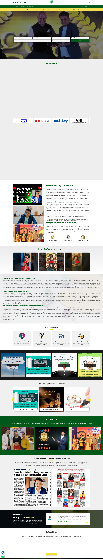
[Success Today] (65, 120)
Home (17, 6)
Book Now (80, 40)
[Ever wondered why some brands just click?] (77, 261)
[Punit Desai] (18, 438)
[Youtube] (87, 3)
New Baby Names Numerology (26, 9)
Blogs (86, 6)
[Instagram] (89, 3)
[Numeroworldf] (52, 2)
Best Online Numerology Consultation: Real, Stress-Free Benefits (79, 541)
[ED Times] (84, 120)
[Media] (32, 488)
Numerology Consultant (68, 9)
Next (89, 400)
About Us (23, 6)
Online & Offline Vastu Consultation (57, 6)
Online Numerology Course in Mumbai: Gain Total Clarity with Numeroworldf (39, 541)
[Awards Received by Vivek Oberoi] (51, 438)
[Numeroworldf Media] (71, 488)
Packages (81, 6)
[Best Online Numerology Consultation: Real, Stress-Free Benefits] (59, 545)
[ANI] (47, 120)
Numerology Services (40, 6)
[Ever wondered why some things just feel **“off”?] (51, 261)
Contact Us (30, 6)
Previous (13, 399)
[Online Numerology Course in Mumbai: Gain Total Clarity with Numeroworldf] (20, 545)
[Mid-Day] (29, 120)
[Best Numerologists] (85, 438)
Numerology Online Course (57, 9)
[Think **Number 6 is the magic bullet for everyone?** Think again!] (25, 261)
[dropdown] (46, 7)
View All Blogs (51, 554)
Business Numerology (79, 9)
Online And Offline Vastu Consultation (41, 9)
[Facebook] (85, 3)
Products (72, 6)
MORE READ (32, 549)
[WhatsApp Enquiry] (2, 556)
